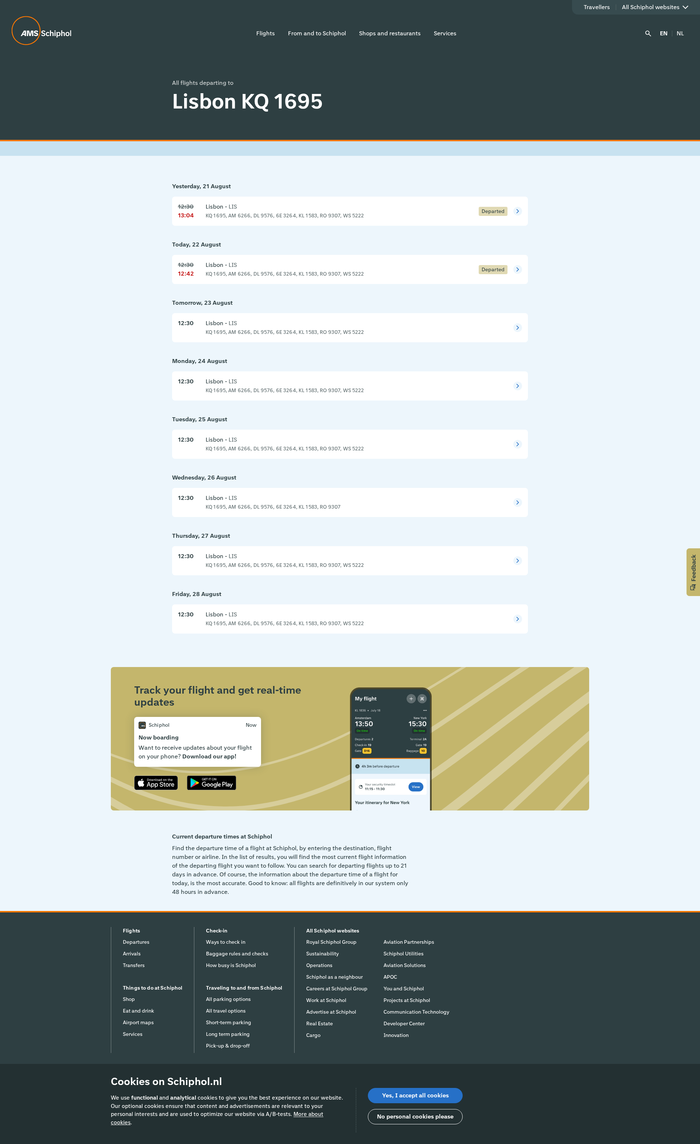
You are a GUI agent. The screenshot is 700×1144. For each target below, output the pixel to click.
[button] (693, 572)
